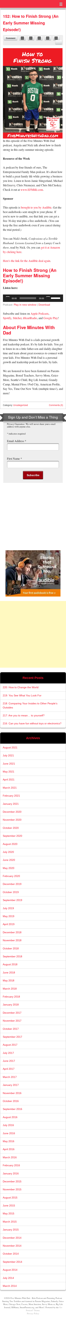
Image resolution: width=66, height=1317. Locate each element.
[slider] (56, 297)
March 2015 (10, 1221)
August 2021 (10, 747)
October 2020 (11, 828)
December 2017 (12, 1012)
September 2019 (12, 900)
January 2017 (11, 1085)
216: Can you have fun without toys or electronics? (32, 723)
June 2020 (9, 860)
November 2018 (12, 940)
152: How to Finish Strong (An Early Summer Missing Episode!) (30, 22)
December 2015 (12, 1181)
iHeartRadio (30, 318)
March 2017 (10, 1077)
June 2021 (9, 763)
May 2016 (8, 1141)
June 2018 (9, 972)
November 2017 (12, 1020)
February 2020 (11, 876)
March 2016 (10, 1157)
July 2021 (8, 755)
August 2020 (10, 844)
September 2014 (12, 1262)
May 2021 (8, 771)
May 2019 (8, 916)
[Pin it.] (39, 38)
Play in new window (25, 304)
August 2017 (10, 1044)
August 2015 (10, 1197)
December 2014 (12, 1237)
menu (60, 4)
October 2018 (11, 948)
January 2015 (11, 1229)
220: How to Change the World (20, 687)
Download (44, 304)
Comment (10, 38)
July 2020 (8, 852)
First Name (14, 458)
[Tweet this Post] (31, 38)
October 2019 (11, 892)
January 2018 (11, 1004)
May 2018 (8, 980)
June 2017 (9, 1061)
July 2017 (8, 1053)
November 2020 (12, 819)
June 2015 (9, 1205)
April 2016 (8, 1149)
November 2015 (12, 1189)
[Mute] (48, 298)
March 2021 (10, 787)
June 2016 (9, 1133)
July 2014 (8, 1278)
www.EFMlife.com (32, 190)
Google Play (50, 318)
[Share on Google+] (48, 38)
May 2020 (8, 868)
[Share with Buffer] (56, 38)
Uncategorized (20, 405)
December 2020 (12, 811)
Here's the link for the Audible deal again (26, 261)
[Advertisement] (33, 634)
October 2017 (11, 1029)
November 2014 (12, 1245)
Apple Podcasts (40, 313)
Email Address (16, 441)
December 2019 (12, 884)
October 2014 (11, 1253)
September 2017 (12, 1036)
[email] (58, 42)
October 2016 (11, 1101)
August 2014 (10, 1269)
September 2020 (12, 836)
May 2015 (8, 1213)
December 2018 (12, 932)
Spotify (7, 318)
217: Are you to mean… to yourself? (24, 715)
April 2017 (8, 1069)
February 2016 (11, 1165)
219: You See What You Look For (22, 695)
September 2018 (12, 956)
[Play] (8, 298)
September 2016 (12, 1109)
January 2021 (11, 803)
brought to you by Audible (36, 207)
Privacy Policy (33, 1313)
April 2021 (8, 779)
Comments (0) (56, 405)
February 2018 (11, 996)
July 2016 (8, 1125)
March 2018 (10, 988)
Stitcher (17, 318)
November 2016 (12, 1093)
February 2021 (11, 795)
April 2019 (8, 924)
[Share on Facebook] (22, 38)
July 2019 (8, 908)
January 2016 (11, 1173)
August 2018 (10, 964)
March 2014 (10, 1286)
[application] (33, 298)
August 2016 (10, 1117)
